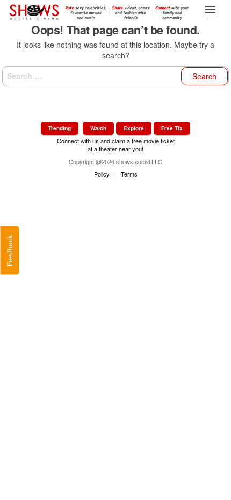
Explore (134, 128)
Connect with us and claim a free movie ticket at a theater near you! (116, 144)
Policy (102, 174)
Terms (129, 174)
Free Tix (172, 128)
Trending (59, 128)
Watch (98, 128)
